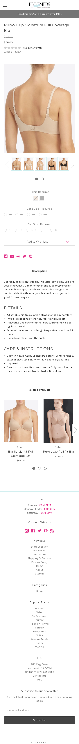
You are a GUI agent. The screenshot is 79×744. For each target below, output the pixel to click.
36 (21, 214)
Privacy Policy (39, 562)
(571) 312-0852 (45, 672)
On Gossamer (39, 616)
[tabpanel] (16, 164)
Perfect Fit (39, 550)
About (39, 569)
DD (20, 230)
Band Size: (39, 208)
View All (39, 646)
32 (45, 214)
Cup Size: (39, 224)
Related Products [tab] (39, 389)
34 (10, 214)
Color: (39, 191)
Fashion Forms (39, 623)
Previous (6, 164)
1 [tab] (36, 179)
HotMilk (39, 627)
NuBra (39, 635)
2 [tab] (42, 179)
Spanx (39, 643)
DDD (33, 230)
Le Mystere (39, 631)
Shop (39, 591)
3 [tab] (45, 468)
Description (39, 271)
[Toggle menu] (5, 5)
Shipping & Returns (39, 558)
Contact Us (39, 554)
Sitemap (39, 573)
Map (39, 679)
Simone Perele (39, 639)
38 (33, 214)
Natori (39, 612)
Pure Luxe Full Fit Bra (58, 451)
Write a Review (12, 51)
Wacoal (39, 608)
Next (72, 164)
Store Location (39, 546)
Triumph (39, 620)
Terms (39, 566)
